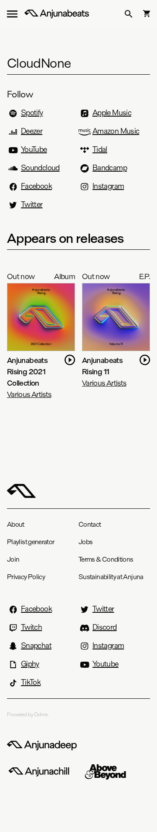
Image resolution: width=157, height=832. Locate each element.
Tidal (99, 149)
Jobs (85, 542)
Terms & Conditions (105, 559)
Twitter (32, 204)
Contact (89, 524)
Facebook (36, 186)
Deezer (31, 131)
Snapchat (36, 645)
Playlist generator (30, 542)
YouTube (34, 149)
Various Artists (29, 394)
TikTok (31, 682)
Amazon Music (115, 131)
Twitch (31, 627)
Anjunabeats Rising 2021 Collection (27, 371)
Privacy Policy (26, 577)
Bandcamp (109, 168)
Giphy (30, 664)
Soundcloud (40, 168)
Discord (104, 627)
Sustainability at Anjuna (110, 577)
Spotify (32, 112)
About (15, 524)
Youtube (105, 664)
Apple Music (111, 112)
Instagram (108, 186)
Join (13, 559)
